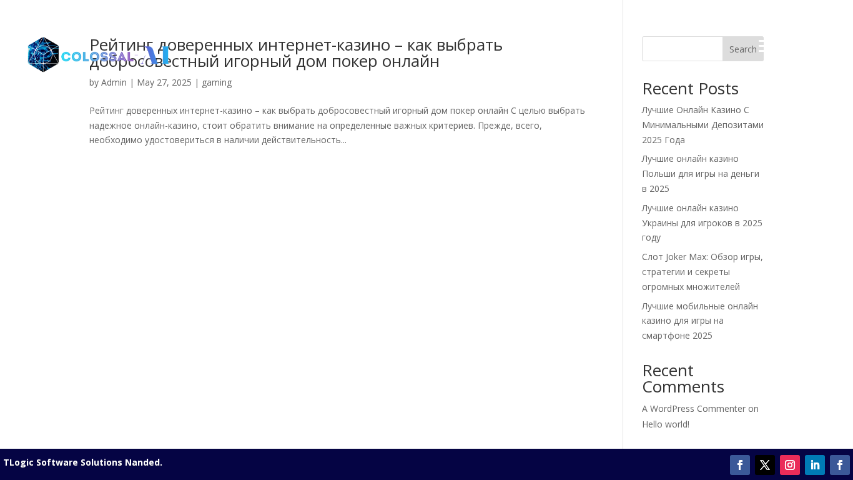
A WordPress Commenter (694, 408)
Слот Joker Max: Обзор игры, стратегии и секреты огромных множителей (702, 271)
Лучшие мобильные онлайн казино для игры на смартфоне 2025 (700, 321)
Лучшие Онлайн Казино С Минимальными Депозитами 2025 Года (703, 125)
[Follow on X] (765, 465)
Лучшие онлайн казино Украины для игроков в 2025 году (702, 223)
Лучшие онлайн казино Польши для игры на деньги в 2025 (700, 173)
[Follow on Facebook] (740, 465)
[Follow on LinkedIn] (815, 465)
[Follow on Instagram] (790, 465)
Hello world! (665, 424)
